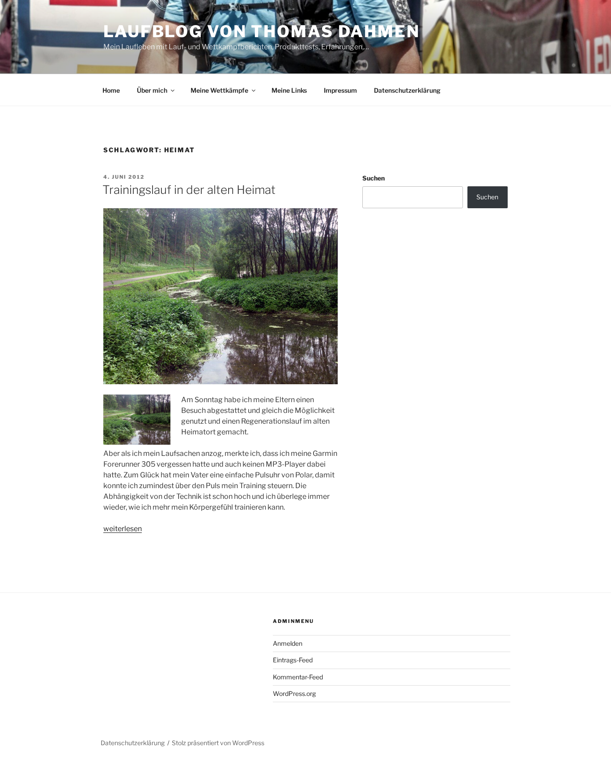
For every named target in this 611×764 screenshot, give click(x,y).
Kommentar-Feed (298, 677)
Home (111, 90)
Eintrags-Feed (293, 660)
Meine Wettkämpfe (219, 90)
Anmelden (287, 643)
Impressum (340, 90)
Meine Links (289, 90)
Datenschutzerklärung (407, 90)
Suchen (373, 178)
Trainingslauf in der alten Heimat (189, 190)
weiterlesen (122, 528)
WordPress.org (294, 693)
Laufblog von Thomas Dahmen (261, 31)
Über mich (152, 90)
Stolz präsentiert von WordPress (218, 743)
